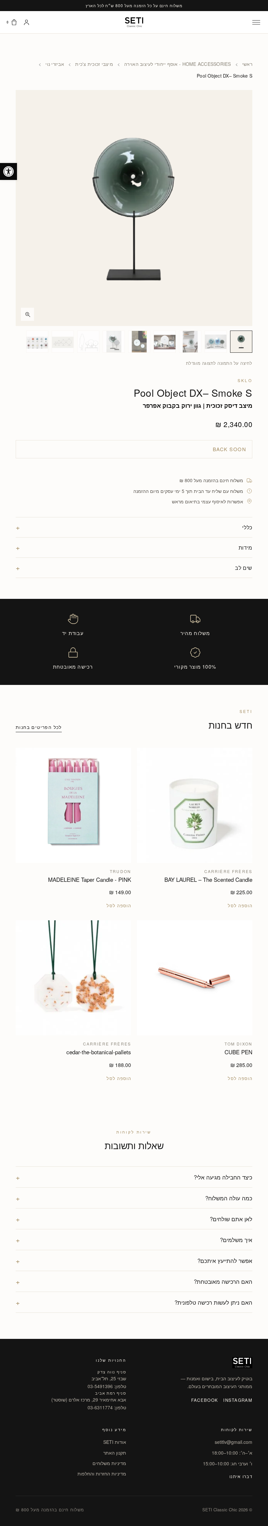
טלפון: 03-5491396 (107, 1386)
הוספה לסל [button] (240, 906)
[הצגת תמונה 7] (88, 342)
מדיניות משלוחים (109, 1463)
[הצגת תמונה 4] (165, 342)
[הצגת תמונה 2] (216, 342)
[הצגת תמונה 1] (241, 342)
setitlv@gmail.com (233, 1442)
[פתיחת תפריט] (256, 22)
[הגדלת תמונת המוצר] (134, 208)
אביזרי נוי (54, 64)
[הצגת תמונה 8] (63, 342)
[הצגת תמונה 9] (37, 342)
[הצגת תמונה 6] (114, 342)
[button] (8, 171)
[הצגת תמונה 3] (190, 342)
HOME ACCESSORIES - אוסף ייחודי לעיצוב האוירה (177, 64)
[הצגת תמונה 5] (139, 342)
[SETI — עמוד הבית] (134, 22)
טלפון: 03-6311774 (107, 1407)
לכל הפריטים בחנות (39, 727)
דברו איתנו (240, 1476)
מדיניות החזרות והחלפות (101, 1473)
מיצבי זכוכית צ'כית (94, 64)
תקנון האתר (114, 1452)
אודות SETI (114, 1442)
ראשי (247, 64)
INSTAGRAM (237, 1400)
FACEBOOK (204, 1400)
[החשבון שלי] (26, 22)
